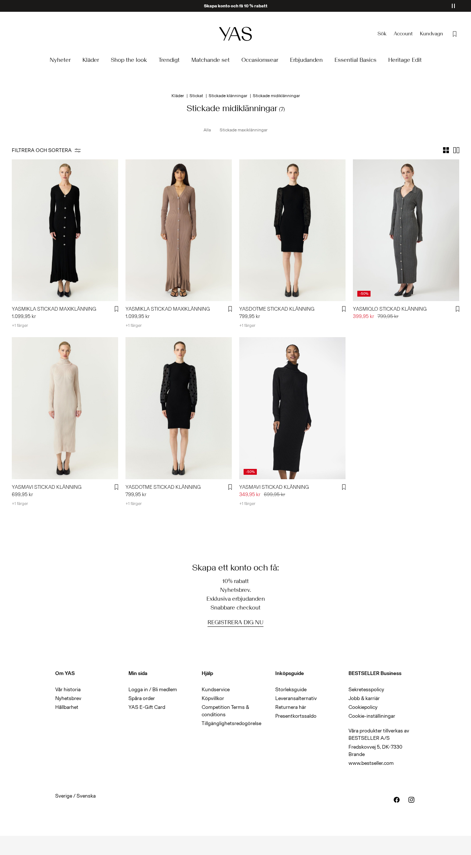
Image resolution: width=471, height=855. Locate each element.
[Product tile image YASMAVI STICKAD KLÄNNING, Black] (292, 408)
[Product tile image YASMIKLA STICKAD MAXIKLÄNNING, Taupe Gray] (178, 230)
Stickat (196, 95)
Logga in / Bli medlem (152, 689)
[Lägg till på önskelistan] (116, 309)
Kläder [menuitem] (90, 59)
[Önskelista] (454, 34)
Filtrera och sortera (42, 150)
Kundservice (216, 689)
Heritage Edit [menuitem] (405, 59)
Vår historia (68, 689)
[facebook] (396, 799)
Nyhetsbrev (68, 698)
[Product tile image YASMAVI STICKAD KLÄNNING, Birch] (65, 408)
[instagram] (411, 799)
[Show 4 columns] (446, 150)
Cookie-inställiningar (371, 716)
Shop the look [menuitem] (129, 59)
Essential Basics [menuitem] (355, 59)
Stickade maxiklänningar (244, 130)
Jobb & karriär (364, 698)
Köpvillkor (213, 698)
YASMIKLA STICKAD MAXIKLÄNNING (54, 309)
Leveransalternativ (296, 698)
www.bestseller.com (371, 763)
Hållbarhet (66, 707)
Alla (207, 130)
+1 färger (20, 325)
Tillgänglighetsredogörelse (231, 723)
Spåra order (141, 698)
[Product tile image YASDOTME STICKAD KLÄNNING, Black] (292, 230)
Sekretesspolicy (366, 689)
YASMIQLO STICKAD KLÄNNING (390, 309)
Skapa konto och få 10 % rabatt (236, 5)
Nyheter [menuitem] (60, 59)
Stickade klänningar (228, 95)
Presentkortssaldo (295, 716)
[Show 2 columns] (456, 150)
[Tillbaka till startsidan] (235, 34)
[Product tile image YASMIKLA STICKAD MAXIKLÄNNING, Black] (65, 230)
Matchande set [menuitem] (210, 59)
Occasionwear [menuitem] (259, 59)
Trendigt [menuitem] (169, 59)
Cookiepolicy (363, 707)
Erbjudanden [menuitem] (306, 59)
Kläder (177, 95)
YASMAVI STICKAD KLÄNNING (47, 487)
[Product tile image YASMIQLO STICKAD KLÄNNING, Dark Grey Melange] (406, 230)
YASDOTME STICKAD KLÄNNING (277, 309)
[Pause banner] (453, 6)
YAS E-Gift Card (146, 707)
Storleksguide (291, 689)
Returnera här (290, 707)
